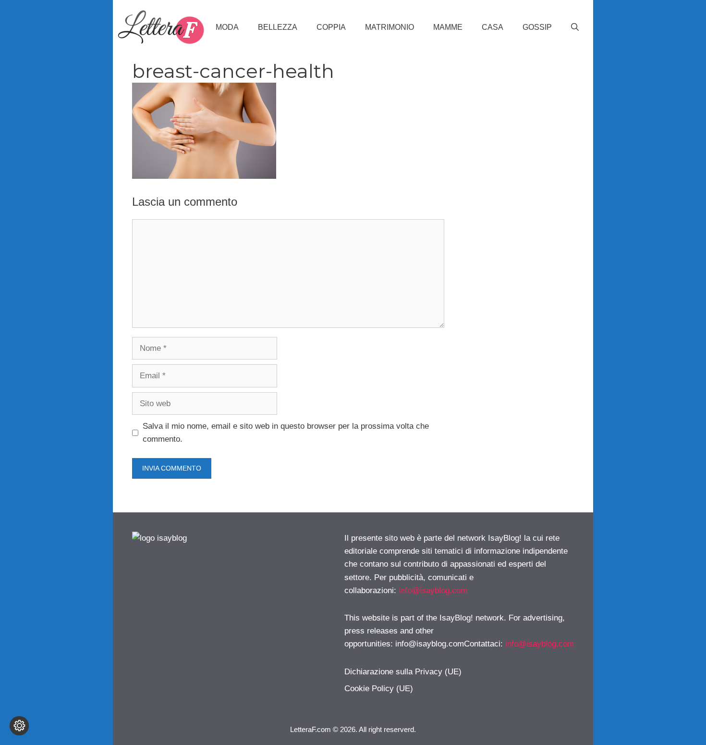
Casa (492, 27)
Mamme (448, 27)
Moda (227, 27)
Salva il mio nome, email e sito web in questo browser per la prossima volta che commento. (286, 433)
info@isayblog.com (433, 590)
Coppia (331, 27)
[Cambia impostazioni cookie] (19, 725)
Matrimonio (389, 27)
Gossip (537, 27)
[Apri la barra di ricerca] (574, 27)
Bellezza (277, 27)
